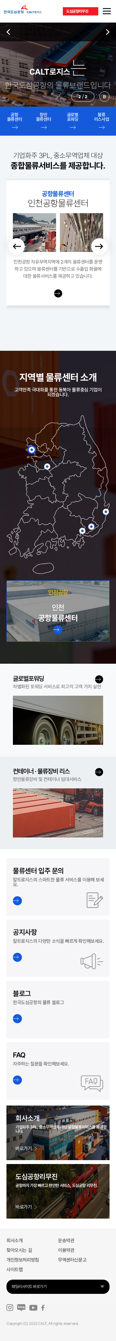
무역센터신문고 (72, 1260)
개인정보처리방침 (22, 1260)
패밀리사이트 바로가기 (29, 1286)
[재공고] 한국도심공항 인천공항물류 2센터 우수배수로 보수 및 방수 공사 (41, 32)
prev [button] (8, 32)
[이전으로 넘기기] (16, 246)
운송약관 (66, 1240)
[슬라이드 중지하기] (104, 96)
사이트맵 (14, 1270)
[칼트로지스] (38, 9)
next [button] (108, 32)
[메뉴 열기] (107, 11)
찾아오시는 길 (19, 1250)
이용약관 (66, 1250)
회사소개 (14, 1240)
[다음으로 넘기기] (99, 246)
